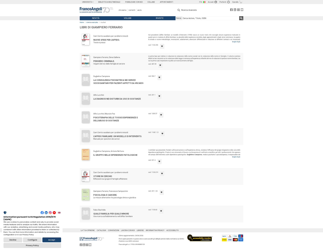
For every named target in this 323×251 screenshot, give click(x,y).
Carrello (235, 2)
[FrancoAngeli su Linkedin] (235, 10)
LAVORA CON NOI (128, 230)
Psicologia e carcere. (105, 195)
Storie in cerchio (102, 176)
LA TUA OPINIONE (88, 230)
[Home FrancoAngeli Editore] (96, 10)
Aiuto (139, 10)
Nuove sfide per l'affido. (106, 40)
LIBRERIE (140, 230)
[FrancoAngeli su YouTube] (242, 10)
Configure (32, 240)
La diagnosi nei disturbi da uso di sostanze (117, 99)
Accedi (210, 2)
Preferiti (223, 2)
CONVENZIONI (113, 230)
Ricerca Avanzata (189, 10)
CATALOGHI (101, 230)
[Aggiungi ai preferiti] (162, 46)
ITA (200, 2)
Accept (51, 240)
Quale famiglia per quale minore (111, 214)
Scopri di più (236, 42)
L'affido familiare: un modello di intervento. (117, 136)
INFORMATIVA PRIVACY (155, 230)
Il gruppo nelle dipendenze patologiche (115, 155)
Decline (12, 240)
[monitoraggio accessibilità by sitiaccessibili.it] (199, 236)
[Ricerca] (241, 18)
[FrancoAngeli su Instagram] (238, 10)
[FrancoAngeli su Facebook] (231, 10)
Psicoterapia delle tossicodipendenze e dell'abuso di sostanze (115, 119)
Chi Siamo (122, 10)
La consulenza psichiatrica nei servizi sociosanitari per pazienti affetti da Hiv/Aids (118, 81)
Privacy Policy (32, 245)
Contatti (132, 10)
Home (82, 22)
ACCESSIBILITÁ (172, 230)
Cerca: (179, 18)
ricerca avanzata (92, 22)
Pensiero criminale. (104, 61)
